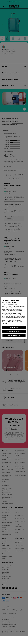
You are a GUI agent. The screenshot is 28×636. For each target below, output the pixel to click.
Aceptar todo (14, 327)
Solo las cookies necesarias (14, 331)
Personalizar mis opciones (14, 335)
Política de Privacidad (8, 321)
